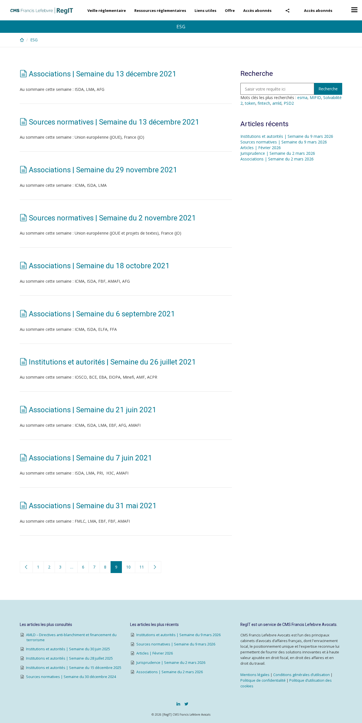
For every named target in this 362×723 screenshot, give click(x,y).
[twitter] (186, 703)
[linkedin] (178, 703)
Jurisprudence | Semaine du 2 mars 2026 (277, 153)
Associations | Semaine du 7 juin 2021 (90, 458)
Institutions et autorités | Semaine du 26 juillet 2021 (112, 362)
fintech (264, 103)
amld (276, 103)
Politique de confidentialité (263, 680)
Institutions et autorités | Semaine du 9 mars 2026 (286, 136)
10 (128, 567)
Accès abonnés (318, 10)
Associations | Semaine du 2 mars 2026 (277, 159)
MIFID (315, 97)
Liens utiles (205, 10)
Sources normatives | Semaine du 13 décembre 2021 (114, 122)
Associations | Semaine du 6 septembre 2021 (102, 314)
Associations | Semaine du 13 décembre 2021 (102, 74)
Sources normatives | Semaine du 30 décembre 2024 (71, 676)
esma (302, 97)
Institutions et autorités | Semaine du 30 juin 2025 (68, 649)
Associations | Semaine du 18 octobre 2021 (99, 265)
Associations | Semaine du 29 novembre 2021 (103, 170)
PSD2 (289, 103)
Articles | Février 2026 (260, 147)
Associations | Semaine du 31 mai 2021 (93, 505)
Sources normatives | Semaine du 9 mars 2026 (283, 142)
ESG (34, 39)
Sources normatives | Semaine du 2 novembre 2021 (112, 218)
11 (141, 567)
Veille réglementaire (106, 10)
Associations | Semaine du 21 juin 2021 (92, 410)
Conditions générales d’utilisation (301, 674)
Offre (230, 10)
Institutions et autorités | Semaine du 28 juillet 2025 (69, 658)
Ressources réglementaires (160, 10)
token (250, 103)
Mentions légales (255, 674)
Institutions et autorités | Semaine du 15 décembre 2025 (73, 667)
